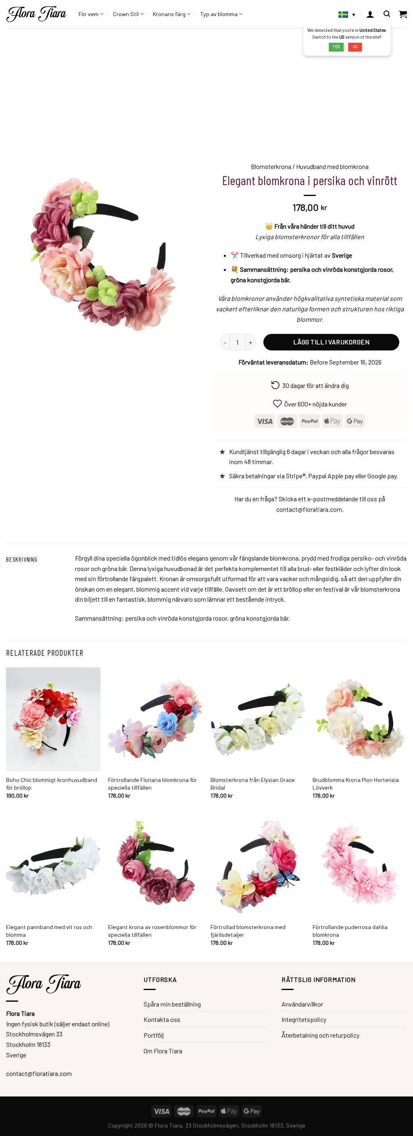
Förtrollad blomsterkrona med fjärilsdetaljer (248, 930)
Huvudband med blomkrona (332, 166)
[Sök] (387, 14)
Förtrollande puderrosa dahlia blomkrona (350, 930)
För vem (88, 13)
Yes (336, 46)
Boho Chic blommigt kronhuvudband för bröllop (51, 783)
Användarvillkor (302, 1004)
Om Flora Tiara (163, 1051)
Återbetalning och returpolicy (320, 1035)
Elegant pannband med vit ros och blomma (49, 930)
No (355, 46)
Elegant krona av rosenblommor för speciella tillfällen (152, 930)
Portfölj (154, 1035)
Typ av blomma (219, 13)
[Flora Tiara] (36, 14)
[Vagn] (403, 14)
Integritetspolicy (304, 1019)
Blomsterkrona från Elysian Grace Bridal (253, 783)
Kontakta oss (162, 1019)
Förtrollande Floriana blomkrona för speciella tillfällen (152, 783)
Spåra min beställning (172, 1004)
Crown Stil (126, 13)
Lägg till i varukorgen (331, 342)
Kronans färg (169, 13)
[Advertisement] (206, 88)
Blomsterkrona (271, 166)
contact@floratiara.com (309, 509)
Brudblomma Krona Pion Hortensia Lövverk (356, 783)
